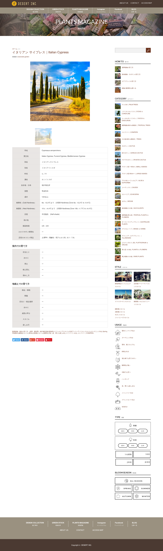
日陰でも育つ (126, 372)
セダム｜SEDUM (127, 201)
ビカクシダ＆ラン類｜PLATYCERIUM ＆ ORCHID (135, 244)
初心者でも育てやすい (129, 358)
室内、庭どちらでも (128, 344)
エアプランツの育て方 (129, 81)
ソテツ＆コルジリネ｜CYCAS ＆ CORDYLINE (132, 112)
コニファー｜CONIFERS (86, 333)
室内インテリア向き (128, 331)
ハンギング (125, 379)
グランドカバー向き (128, 400)
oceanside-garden (23, 57)
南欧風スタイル (23, 333)
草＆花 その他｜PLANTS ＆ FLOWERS (134, 249)
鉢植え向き (125, 351)
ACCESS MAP (146, 3)
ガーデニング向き (97, 331)
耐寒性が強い (48, 333)
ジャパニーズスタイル (122, 317)
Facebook (118, 10)
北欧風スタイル (38, 333)
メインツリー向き (71, 333)
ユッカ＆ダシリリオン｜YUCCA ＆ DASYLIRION (133, 119)
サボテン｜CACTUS (128, 146)
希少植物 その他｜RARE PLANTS (133, 256)
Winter (31, 333)
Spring (105, 331)
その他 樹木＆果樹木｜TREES (131, 139)
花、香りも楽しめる (59, 333)
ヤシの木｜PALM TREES (130, 104)
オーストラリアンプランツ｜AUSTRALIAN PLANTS (136, 223)
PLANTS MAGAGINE (80, 10)
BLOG (134, 10)
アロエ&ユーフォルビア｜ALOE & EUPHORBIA (133, 181)
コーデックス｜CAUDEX (130, 187)
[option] (60, 91)
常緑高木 (15, 333)
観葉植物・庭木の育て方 (20, 331)
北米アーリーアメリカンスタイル (80, 331)
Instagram (101, 10)
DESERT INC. (86, 545)
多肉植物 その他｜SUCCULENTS (133, 208)
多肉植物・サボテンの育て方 (131, 74)
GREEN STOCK (58, 10)
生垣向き (125, 407)
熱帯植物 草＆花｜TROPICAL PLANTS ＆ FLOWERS (135, 216)
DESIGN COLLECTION (35, 10)
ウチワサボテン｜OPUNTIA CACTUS (134, 160)
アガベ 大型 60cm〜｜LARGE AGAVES (134, 173)
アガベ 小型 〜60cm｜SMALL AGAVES (134, 167)
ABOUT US (124, 3)
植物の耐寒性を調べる (129, 88)
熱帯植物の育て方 (127, 67)
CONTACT (135, 3)
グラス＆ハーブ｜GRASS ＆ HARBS (133, 229)
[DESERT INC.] (28, 3)
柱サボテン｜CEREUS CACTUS (132, 153)
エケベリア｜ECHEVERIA (130, 194)
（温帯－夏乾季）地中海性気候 (38, 331)
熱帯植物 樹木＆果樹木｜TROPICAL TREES (136, 125)
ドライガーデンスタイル (123, 301)
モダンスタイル (120, 315)
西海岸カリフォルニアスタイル (59, 331)
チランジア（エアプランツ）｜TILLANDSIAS (132, 237)
